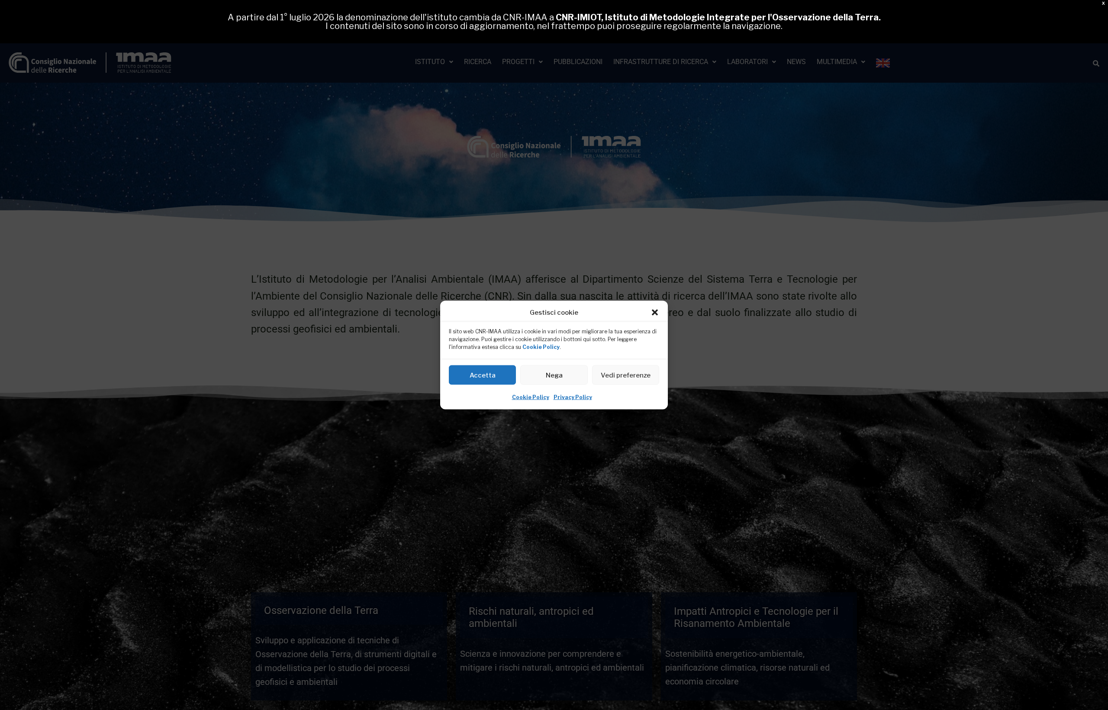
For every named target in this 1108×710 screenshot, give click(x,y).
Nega (554, 375)
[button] (655, 312)
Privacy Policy (573, 397)
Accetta (483, 375)
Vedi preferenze (626, 375)
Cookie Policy (541, 347)
